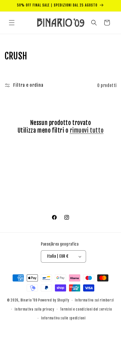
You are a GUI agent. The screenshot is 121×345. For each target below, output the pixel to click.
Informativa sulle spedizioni (63, 318)
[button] (11, 22)
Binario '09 (29, 300)
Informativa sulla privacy (34, 309)
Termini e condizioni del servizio (86, 309)
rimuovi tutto (87, 130)
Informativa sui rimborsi (94, 300)
